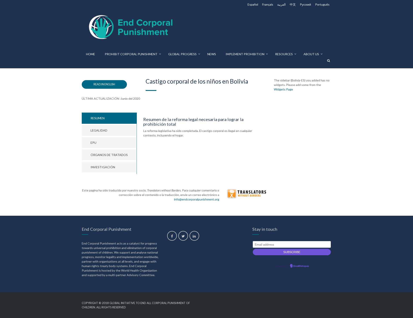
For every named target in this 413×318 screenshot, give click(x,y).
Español (253, 4)
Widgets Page (283, 89)
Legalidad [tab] (99, 130)
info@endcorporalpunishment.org (196, 199)
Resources (284, 54)
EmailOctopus (301, 266)
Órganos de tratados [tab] (109, 155)
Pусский (305, 4)
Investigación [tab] (103, 167)
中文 (293, 4)
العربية (281, 4)
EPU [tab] (93, 142)
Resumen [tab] (98, 118)
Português (322, 4)
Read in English (104, 84)
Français (267, 4)
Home (90, 54)
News (211, 54)
